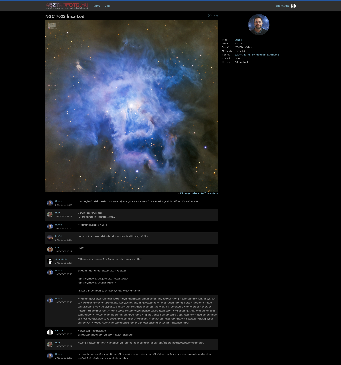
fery (57, 248)
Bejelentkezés (282, 6)
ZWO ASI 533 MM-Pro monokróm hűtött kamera (257, 55)
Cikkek (107, 6)
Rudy (57, 213)
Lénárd (58, 236)
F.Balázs (59, 331)
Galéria (97, 6)
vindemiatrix (61, 259)
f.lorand (238, 40)
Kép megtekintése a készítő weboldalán (199, 193)
